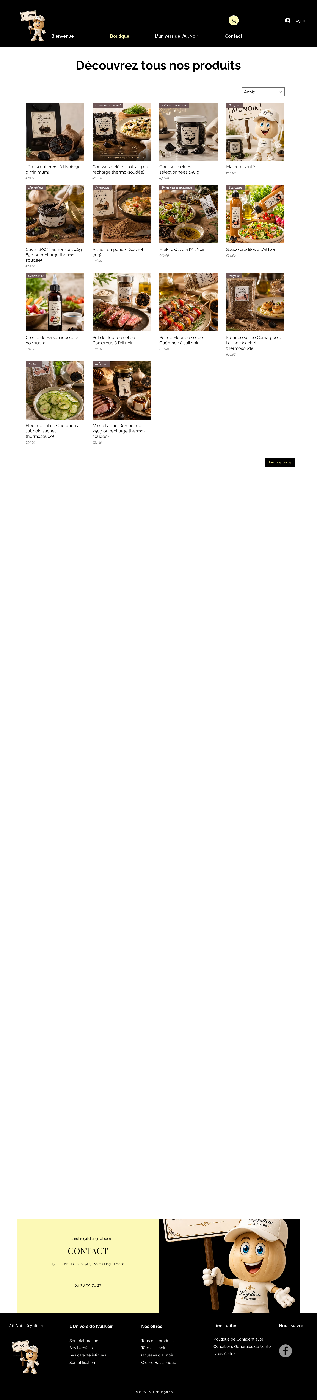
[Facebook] (285, 1350)
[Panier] (234, 20)
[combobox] (263, 91)
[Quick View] (55, 132)
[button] (176, 36)
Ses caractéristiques (87, 1355)
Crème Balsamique (158, 1362)
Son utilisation (82, 1362)
